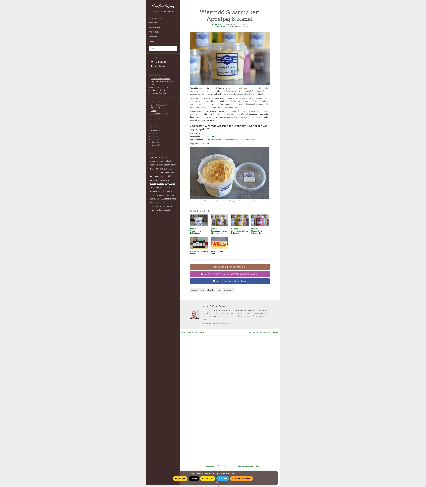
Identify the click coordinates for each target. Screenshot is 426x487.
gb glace (160, 172)
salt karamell (167, 206)
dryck (251, 466)
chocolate (154, 161)
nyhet (167, 195)
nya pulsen (160, 195)
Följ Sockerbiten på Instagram (231, 267)
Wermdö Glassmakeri (234, 101)
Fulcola (152, 172)
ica (172, 176)
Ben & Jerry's (155, 157)
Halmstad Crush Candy (159, 93)
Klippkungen (155, 108)
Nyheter (154, 145)
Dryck (153, 133)
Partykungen (156, 114)
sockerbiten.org (210, 466)
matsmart (169, 191)
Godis (153, 139)
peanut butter (166, 199)
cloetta (169, 161)
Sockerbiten (163, 6)
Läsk (153, 142)
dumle (152, 169)
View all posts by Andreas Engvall (217, 323)
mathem (161, 191)
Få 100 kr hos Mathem (241, 478)
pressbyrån (154, 203)
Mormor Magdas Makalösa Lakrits (263, 332)
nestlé (152, 195)
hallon (157, 176)
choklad (162, 161)
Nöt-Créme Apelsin (158, 90)
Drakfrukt (154, 105)
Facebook (159, 66)
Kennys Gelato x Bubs (159, 87)
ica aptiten (154, 180)
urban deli (210, 290)
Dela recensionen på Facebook (230, 281)
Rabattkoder (154, 32)
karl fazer (160, 184)
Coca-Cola (154, 165)
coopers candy (170, 165)
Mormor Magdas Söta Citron (193, 332)
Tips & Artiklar (154, 36)
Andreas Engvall (230, 24)
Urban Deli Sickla (207, 136)
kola (151, 187)
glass (243, 466)
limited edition (159, 187)
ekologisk (163, 169)
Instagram (159, 61)
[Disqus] (230, 363)
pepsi (174, 199)
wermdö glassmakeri (225, 290)
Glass (153, 136)
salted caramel (155, 206)
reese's (162, 203)
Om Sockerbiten (155, 18)
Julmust (153, 184)
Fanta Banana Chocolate (160, 79)
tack (161, 210)
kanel (202, 290)
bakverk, (247, 466)
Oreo (172, 195)
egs (157, 169)
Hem (212, 27)
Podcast (152, 41)
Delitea (153, 111)
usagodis (167, 210)
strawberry (154, 210)
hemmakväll (165, 176)
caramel (164, 157)
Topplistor (153, 23)
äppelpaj (194, 290)
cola (161, 165)
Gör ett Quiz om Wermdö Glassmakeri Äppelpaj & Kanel (230, 274)
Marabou (153, 191)
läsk (257, 466)
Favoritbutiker (154, 27)
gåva (152, 176)
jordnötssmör (164, 180)
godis (239, 466)
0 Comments (243, 24)
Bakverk (154, 131)
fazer (171, 169)
